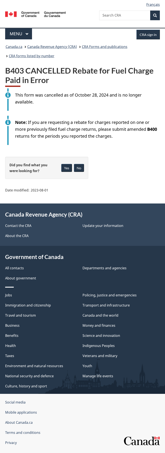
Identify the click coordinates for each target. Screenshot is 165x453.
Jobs (8, 295)
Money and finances (98, 325)
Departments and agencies (104, 268)
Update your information (102, 225)
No (79, 168)
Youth (87, 366)
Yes (66, 168)
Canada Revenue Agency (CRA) (52, 46)
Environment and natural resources (34, 366)
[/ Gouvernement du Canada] (35, 13)
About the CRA (17, 235)
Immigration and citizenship (28, 305)
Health (10, 345)
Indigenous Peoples (98, 345)
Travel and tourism (20, 315)
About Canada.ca (19, 422)
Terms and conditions (22, 432)
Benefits (11, 335)
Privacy (11, 442)
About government (20, 278)
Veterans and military (99, 355)
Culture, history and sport (26, 386)
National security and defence (29, 376)
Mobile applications (21, 412)
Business (12, 325)
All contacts (14, 268)
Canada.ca (14, 46)
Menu (16, 34)
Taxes (9, 355)
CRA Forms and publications (104, 46)
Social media (15, 402)
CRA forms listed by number (31, 56)
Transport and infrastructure (106, 305)
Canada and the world (100, 315)
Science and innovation (101, 335)
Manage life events (97, 376)
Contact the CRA (18, 225)
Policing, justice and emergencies (109, 295)
